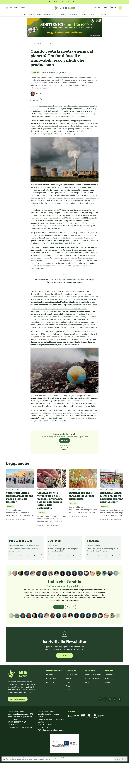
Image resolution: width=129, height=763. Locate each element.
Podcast (69, 678)
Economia (35, 72)
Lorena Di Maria (74, 516)
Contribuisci (109, 675)
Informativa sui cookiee (43, 759)
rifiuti (62, 72)
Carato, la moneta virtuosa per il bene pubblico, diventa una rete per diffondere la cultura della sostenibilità (50, 500)
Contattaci (50, 682)
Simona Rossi (10, 519)
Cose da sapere (71, 675)
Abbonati (59, 607)
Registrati (64, 440)
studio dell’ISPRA (63, 218)
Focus (68, 686)
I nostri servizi (51, 678)
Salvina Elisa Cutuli (43, 525)
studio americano (49, 210)
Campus (88, 682)
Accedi (113, 8)
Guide (68, 690)
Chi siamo (49, 675)
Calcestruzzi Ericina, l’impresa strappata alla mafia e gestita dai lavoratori (19, 497)
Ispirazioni (69, 682)
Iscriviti (64, 655)
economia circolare (49, 72)
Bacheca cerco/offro (92, 678)
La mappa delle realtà (93, 675)
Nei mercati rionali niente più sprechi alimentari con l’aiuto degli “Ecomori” (112, 497)
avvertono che (37, 319)
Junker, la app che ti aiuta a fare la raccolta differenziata (81, 495)
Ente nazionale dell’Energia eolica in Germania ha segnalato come (59, 309)
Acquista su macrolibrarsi (24, 556)
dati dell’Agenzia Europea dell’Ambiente (63, 243)
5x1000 (107, 678)
